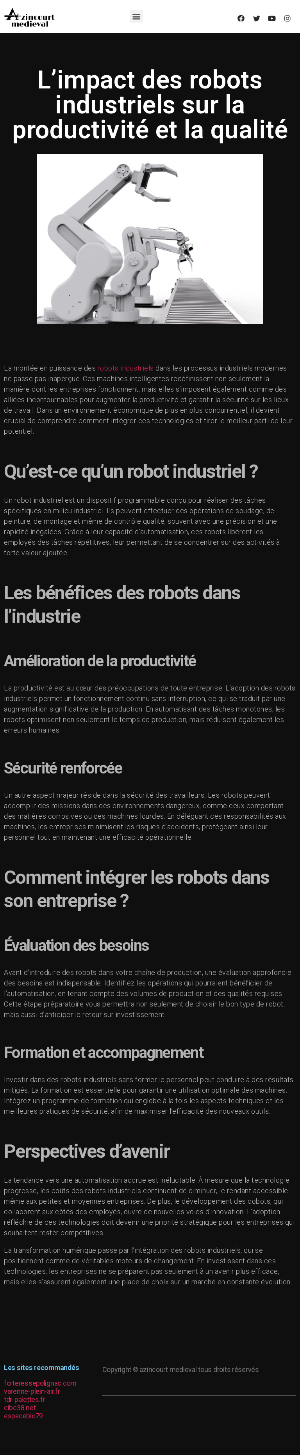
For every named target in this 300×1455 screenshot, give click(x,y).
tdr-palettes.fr (24, 1399)
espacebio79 (23, 1416)
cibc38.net (20, 1408)
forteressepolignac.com (40, 1383)
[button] (136, 16)
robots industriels (126, 368)
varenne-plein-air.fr (32, 1391)
